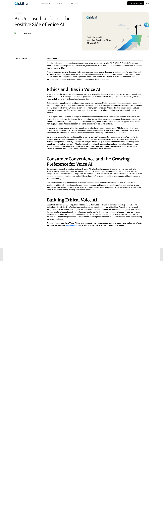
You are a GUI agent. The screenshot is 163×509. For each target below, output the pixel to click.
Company (58, 3)
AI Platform (44, 3)
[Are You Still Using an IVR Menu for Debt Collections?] (1, 254)
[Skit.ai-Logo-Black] (21, 3)
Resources (72, 3)
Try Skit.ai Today (136, 3)
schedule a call (72, 225)
